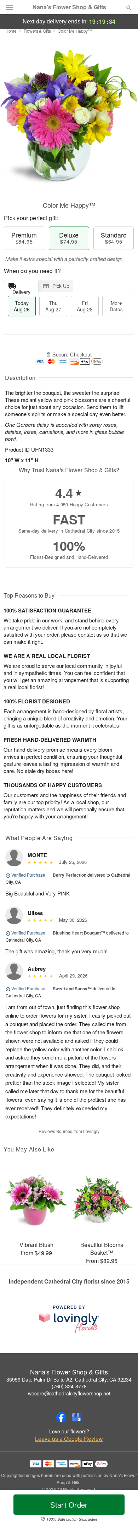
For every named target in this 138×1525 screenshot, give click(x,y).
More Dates (116, 305)
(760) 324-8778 (69, 1386)
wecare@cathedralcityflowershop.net (69, 1393)
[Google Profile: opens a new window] (77, 1417)
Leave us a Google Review (69, 1439)
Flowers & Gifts (37, 31)
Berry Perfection (69, 875)
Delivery (21, 290)
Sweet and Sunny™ (72, 988)
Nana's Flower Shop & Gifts (69, 7)
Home (11, 31)
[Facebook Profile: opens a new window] (61, 1417)
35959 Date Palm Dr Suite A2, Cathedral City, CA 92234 (69, 1379)
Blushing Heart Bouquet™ (79, 933)
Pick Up (60, 285)
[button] (123, 1509)
